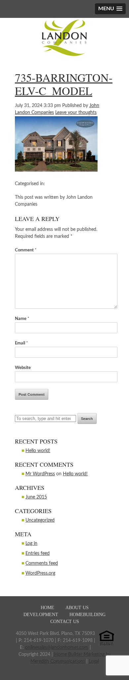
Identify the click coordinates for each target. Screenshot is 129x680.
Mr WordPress (40, 474)
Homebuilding (87, 614)
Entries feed (37, 553)
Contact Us (64, 621)
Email (21, 343)
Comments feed (41, 563)
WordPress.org (40, 573)
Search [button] (87, 418)
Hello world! (37, 450)
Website (23, 368)
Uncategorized (40, 520)
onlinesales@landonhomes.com (56, 647)
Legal (94, 661)
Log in (31, 543)
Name (22, 319)
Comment (26, 250)
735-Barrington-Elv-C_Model (63, 84)
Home (47, 607)
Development (40, 614)
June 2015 (36, 497)
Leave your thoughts (76, 112)
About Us (77, 607)
